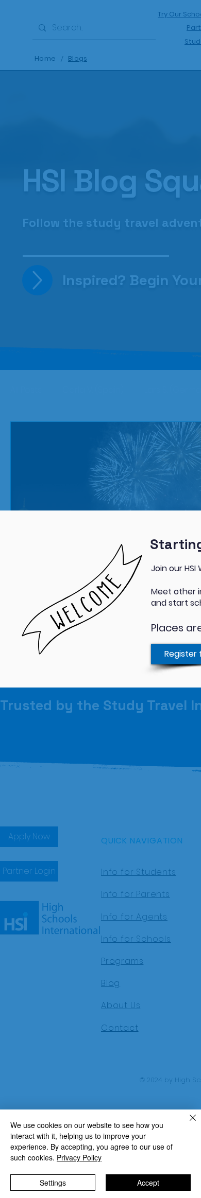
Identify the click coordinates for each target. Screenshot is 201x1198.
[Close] (186, 1124)
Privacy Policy (79, 1157)
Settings (53, 1182)
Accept (148, 1182)
